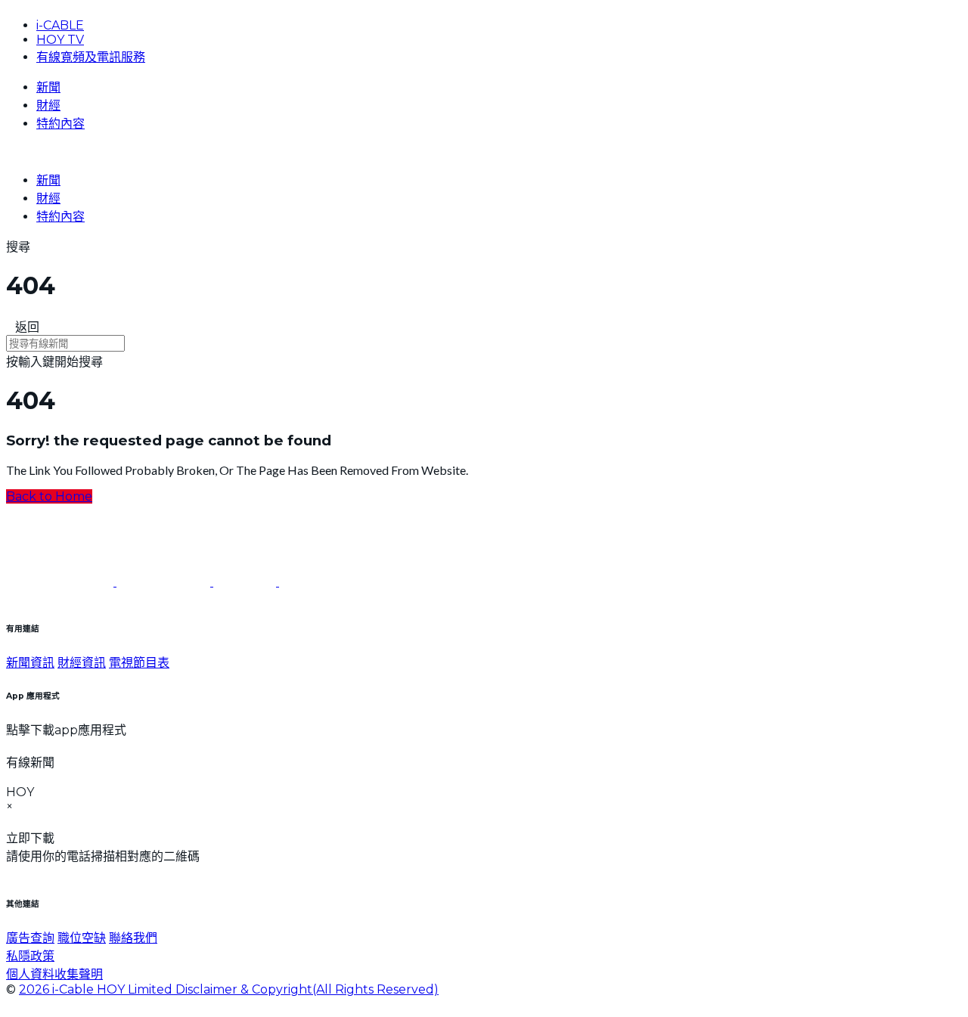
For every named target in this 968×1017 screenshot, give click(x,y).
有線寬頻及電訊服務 (90, 57)
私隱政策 (30, 956)
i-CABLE (60, 25)
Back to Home (49, 496)
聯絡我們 (133, 938)
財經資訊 (81, 663)
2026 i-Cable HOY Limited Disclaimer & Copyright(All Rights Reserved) (229, 989)
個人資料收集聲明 (54, 974)
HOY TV (60, 40)
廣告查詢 (30, 938)
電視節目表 (139, 663)
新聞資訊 (30, 663)
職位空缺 (81, 938)
